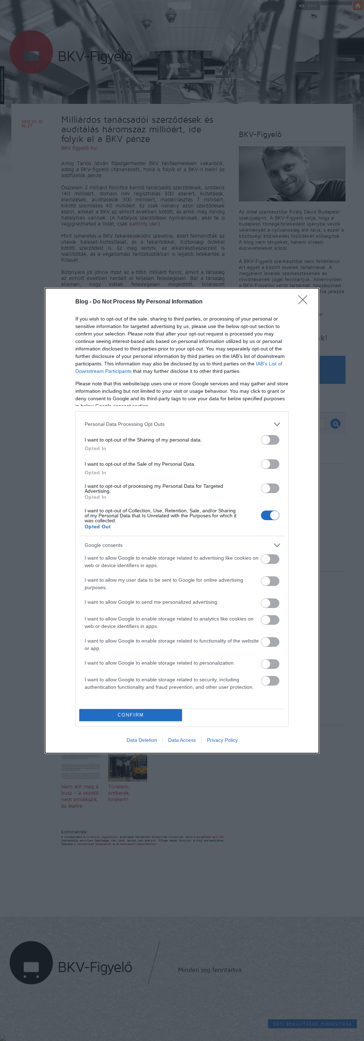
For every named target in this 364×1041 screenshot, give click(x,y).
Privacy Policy (222, 740)
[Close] (305, 302)
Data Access (182, 740)
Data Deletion (142, 740)
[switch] (270, 440)
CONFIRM (131, 715)
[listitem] (182, 424)
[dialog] (182, 520)
